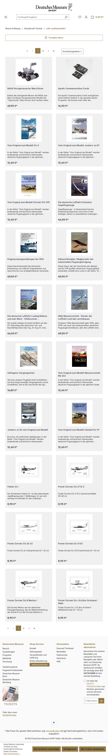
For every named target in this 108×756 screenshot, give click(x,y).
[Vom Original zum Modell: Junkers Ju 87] (79, 129)
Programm (7, 655)
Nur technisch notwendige (46, 749)
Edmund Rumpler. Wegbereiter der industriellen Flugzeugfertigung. (76, 260)
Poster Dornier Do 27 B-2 (71, 486)
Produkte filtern (55, 38)
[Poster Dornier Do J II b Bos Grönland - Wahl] (79, 584)
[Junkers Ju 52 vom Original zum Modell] (28, 413)
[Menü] (6, 17)
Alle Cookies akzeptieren (92, 749)
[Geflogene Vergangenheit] (28, 356)
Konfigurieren (69, 749)
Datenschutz (62, 655)
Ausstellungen (9, 652)
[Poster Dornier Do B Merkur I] (28, 584)
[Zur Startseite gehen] (54, 7)
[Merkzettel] (80, 17)
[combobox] (39, 17)
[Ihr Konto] (86, 17)
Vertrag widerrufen (40, 665)
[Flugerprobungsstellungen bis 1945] (28, 243)
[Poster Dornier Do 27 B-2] (79, 470)
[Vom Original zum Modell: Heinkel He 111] (79, 413)
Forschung (7, 661)
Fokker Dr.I (12, 486)
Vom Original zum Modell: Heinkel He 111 (78, 429)
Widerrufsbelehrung (38, 661)
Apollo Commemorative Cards (73, 88)
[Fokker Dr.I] (28, 470)
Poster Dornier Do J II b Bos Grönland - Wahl (78, 602)
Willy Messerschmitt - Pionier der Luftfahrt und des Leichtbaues (75, 317)
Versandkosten (52, 731)
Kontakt (33, 648)
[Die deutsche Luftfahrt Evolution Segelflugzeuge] (79, 186)
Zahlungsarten (36, 651)
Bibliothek (7, 658)
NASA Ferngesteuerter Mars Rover (25, 88)
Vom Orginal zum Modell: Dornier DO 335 (28, 202)
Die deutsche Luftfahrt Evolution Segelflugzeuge (75, 203)
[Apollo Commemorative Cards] (79, 72)
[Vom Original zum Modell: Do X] (28, 129)
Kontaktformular (9, 715)
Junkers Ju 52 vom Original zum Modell (27, 429)
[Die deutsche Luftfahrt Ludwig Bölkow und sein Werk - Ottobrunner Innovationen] (28, 299)
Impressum (61, 658)
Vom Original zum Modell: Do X (23, 145)
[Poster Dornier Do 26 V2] (28, 527)
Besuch (6, 648)
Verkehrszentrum (10, 667)
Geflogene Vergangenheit (20, 373)
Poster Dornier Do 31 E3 (70, 543)
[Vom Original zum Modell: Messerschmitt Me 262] (79, 356)
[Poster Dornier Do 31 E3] (79, 527)
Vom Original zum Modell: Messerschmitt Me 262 (79, 374)
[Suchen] (66, 17)
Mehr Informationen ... (12, 754)
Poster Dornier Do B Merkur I (22, 600)
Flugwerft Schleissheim (13, 670)
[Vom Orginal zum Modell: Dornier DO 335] (28, 186)
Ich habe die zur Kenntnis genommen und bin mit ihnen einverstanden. (96, 688)
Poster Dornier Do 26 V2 (20, 543)
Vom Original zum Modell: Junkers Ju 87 (78, 145)
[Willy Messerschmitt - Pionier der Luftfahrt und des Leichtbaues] (79, 299)
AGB (58, 661)
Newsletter (61, 651)
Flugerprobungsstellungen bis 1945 (25, 259)
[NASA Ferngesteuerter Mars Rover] (28, 72)
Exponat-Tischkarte (65, 648)
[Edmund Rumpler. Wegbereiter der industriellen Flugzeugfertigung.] (79, 243)
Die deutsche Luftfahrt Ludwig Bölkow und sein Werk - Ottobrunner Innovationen (27, 317)
